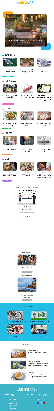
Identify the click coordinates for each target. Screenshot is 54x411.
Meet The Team (13, 403)
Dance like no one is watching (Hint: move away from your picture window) (27, 295)
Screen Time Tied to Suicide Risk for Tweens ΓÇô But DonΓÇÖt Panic (44, 175)
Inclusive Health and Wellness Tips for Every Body (44, 149)
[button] (8, 30)
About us (13, 402)
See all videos (27, 271)
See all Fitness (7, 154)
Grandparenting (27, 172)
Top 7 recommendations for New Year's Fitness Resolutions (27, 149)
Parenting (44, 172)
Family (9, 172)
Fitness (27, 146)
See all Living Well (8, 104)
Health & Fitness (44, 146)
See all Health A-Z (8, 76)
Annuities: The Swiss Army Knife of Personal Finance (27, 97)
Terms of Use (13, 406)
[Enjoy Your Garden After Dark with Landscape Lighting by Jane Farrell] (28, 30)
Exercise (10, 146)
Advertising (13, 408)
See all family (7, 180)
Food (10, 121)
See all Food (7, 128)
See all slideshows (27, 212)
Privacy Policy (13, 405)
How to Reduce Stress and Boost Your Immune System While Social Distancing (27, 208)
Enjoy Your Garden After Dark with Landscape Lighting (27, 71)
